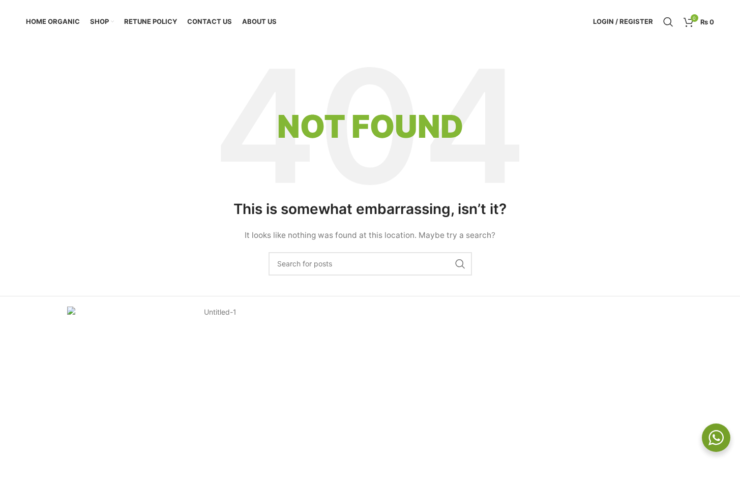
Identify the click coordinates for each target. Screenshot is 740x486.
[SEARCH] (460, 264)
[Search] (668, 22)
